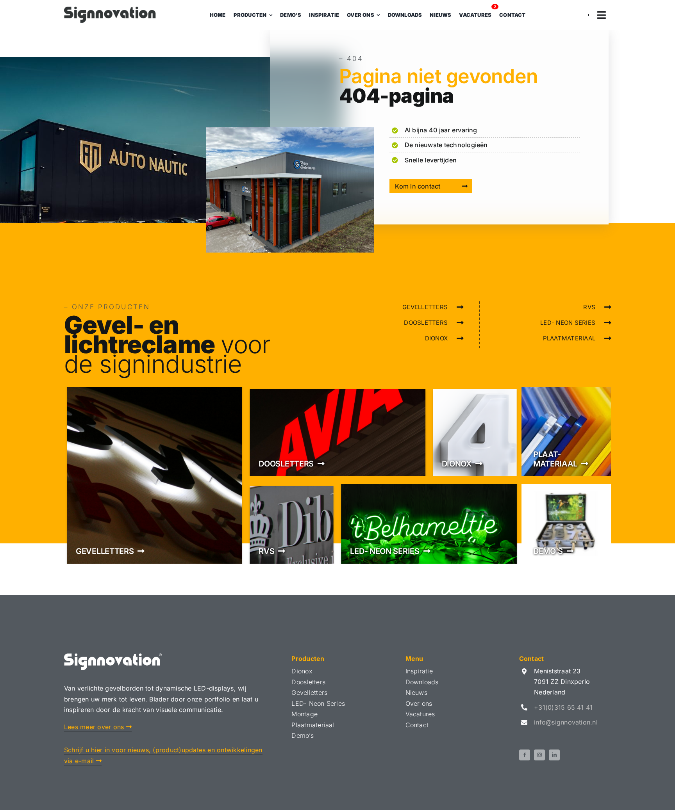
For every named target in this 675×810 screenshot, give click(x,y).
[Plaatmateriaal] (566, 431)
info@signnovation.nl (566, 722)
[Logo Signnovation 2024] (110, 10)
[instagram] (539, 754)
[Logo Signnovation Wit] (113, 656)
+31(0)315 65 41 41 (563, 707)
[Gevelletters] (154, 475)
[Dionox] (475, 431)
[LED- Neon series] (428, 524)
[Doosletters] (337, 431)
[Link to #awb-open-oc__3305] (601, 15)
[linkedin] (554, 754)
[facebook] (524, 754)
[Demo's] (566, 524)
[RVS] (291, 524)
